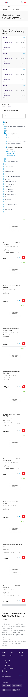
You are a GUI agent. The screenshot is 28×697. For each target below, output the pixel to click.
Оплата (12, 652)
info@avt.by (7, 671)
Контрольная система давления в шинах (12, 214)
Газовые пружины (7, 124)
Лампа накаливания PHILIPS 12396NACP (11, 459)
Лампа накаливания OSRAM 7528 (13, 545)
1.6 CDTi (23, 37)
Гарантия (20, 652)
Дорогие (10, 106)
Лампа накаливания (10, 155)
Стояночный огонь (10, 151)
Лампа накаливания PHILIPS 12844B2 (11, 372)
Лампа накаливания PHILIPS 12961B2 (11, 502)
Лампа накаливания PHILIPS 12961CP (11, 586)
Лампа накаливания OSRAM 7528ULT (11, 415)
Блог (11, 655)
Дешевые (4, 106)
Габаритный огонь (10, 153)
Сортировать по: (5, 104)
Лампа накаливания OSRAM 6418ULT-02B (11, 243)
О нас (3, 655)
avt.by (20, 675)
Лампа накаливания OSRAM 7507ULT (11, 286)
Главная (4, 652)
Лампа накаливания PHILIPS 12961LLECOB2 (11, 329)
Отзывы (20, 655)
